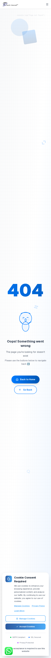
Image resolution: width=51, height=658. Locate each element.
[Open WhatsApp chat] (8, 651)
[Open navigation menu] (47, 4)
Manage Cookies (22, 606)
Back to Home (27, 379)
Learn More (19, 611)
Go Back (27, 389)
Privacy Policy (38, 606)
